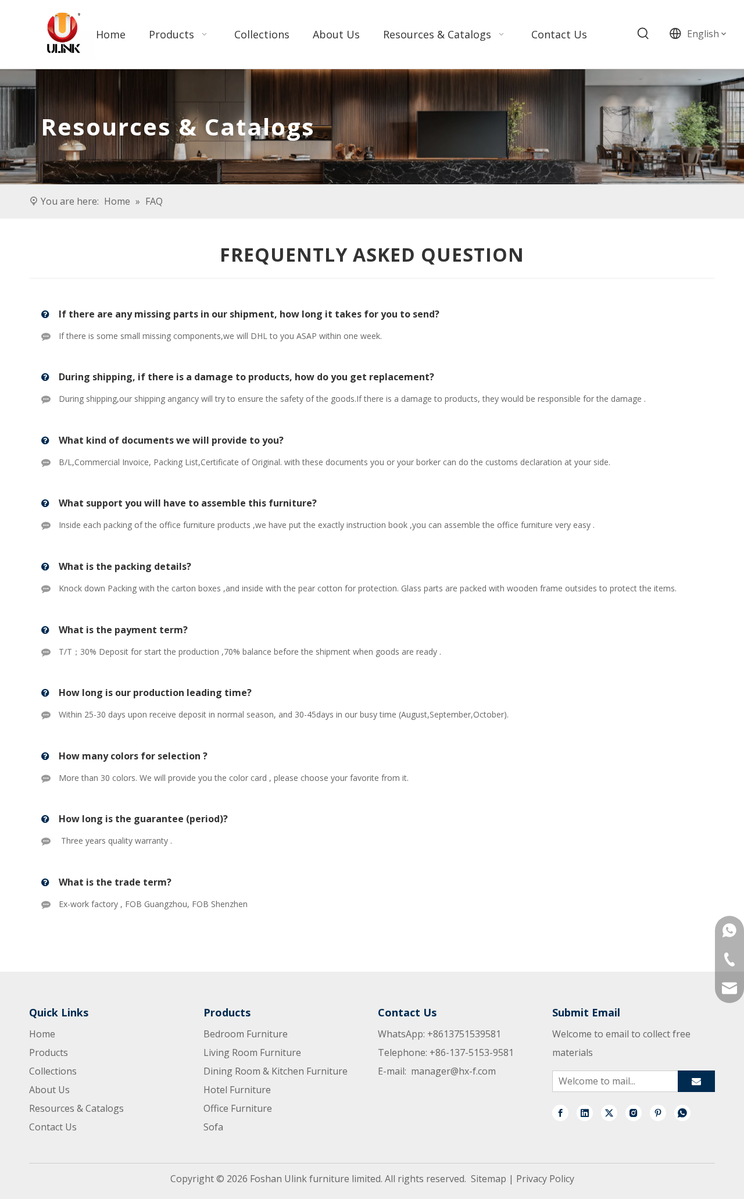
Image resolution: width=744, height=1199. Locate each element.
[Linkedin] (585, 1112)
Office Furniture (237, 1108)
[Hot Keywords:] (643, 33)
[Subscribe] (696, 1081)
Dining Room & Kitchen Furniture (275, 1071)
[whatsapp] (682, 1112)
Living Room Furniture (252, 1052)
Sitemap (488, 1178)
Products (48, 1052)
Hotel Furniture (237, 1089)
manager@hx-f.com (453, 1071)
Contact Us (53, 1127)
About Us (49, 1089)
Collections (53, 1071)
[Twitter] (609, 1112)
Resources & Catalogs (76, 1108)
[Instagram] (633, 1112)
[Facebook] (560, 1112)
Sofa (213, 1127)
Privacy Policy (545, 1178)
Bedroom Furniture (245, 1033)
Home (42, 1033)
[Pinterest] (658, 1112)
